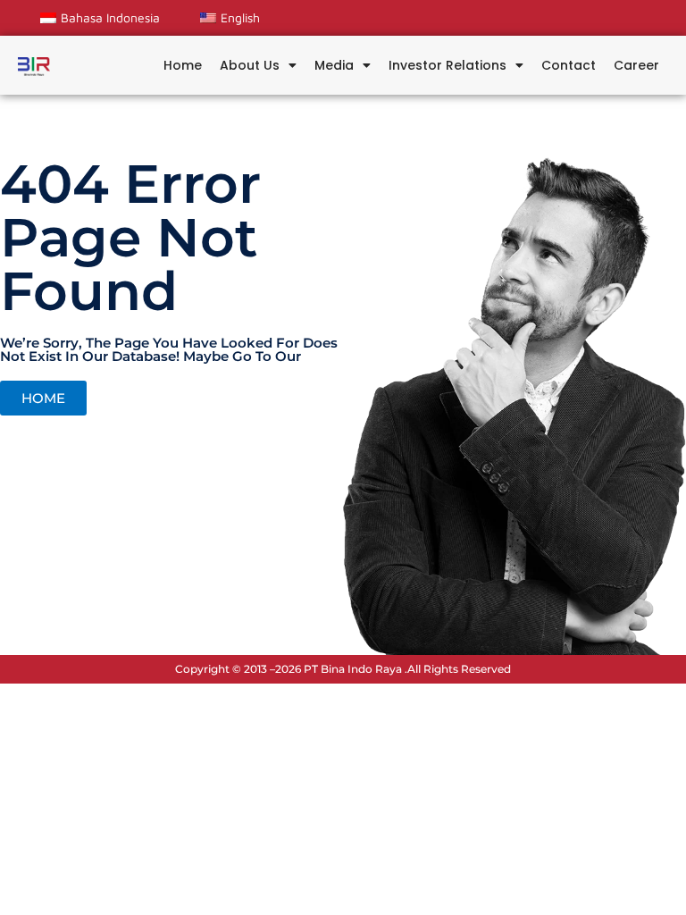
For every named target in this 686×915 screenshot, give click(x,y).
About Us (250, 65)
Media (334, 65)
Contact (568, 65)
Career (636, 65)
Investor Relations (447, 65)
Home (182, 65)
